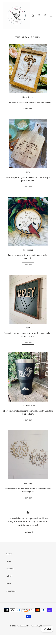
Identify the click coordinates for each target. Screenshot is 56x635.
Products (10, 568)
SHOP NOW (28, 342)
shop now (28, 498)
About (8, 583)
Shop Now (28, 109)
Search (9, 553)
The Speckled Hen (23, 626)
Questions (11, 591)
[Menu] (51, 15)
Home (8, 561)
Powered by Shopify (38, 626)
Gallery (9, 576)
